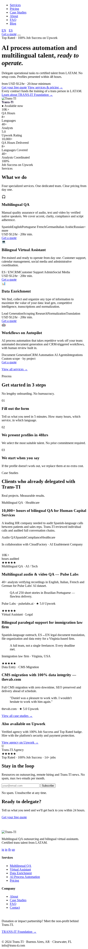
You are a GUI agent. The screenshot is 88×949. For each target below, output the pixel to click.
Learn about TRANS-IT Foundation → (27, 94)
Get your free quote (14, 87)
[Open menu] (19, 35)
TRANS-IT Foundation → (19, 931)
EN (4, 30)
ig (3, 849)
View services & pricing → (45, 87)
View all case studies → (17, 716)
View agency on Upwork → (20, 742)
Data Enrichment (21, 873)
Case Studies (18, 12)
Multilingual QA (20, 865)
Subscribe (48, 785)
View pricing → (38, 817)
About (14, 16)
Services (15, 5)
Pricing (14, 8)
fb (9, 849)
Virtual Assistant (20, 869)
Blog (13, 23)
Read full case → (13, 551)
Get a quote (9, 34)
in (6, 849)
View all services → (15, 369)
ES (11, 30)
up (13, 849)
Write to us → (30, 938)
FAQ (13, 20)
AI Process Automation (25, 877)
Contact (15, 907)
